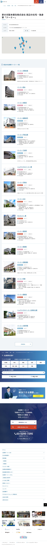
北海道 (5, 362)
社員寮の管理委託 (6, 469)
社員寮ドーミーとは (7, 452)
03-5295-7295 (25, 433)
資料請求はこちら (19, 422)
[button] (24, 46)
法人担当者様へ (6, 455)
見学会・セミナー (6, 483)
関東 (12, 5)
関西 (41, 362)
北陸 (32, 362)
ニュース (4, 488)
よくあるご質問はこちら (23, 438)
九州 (23, 366)
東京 (15, 5)
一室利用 (4, 461)
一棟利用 (4, 463)
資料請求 (41, 2)
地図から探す (34, 376)
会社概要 (4, 491)
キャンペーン (5, 486)
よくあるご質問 (6, 480)
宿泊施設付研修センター (8, 472)
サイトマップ (5, 542)
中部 (6, 366)
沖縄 (32, 366)
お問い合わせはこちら (20, 427)
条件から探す (12, 376)
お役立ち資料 (5, 497)
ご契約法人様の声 (6, 477)
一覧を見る (23, 344)
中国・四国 (14, 366)
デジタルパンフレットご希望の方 (10, 494)
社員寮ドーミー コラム (7, 475)
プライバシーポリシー (21, 542)
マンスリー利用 (6, 466)
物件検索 (8, 5)
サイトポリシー (12, 542)
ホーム (5, 5)
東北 (15, 362)
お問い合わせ (36, 2)
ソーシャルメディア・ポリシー (33, 542)
